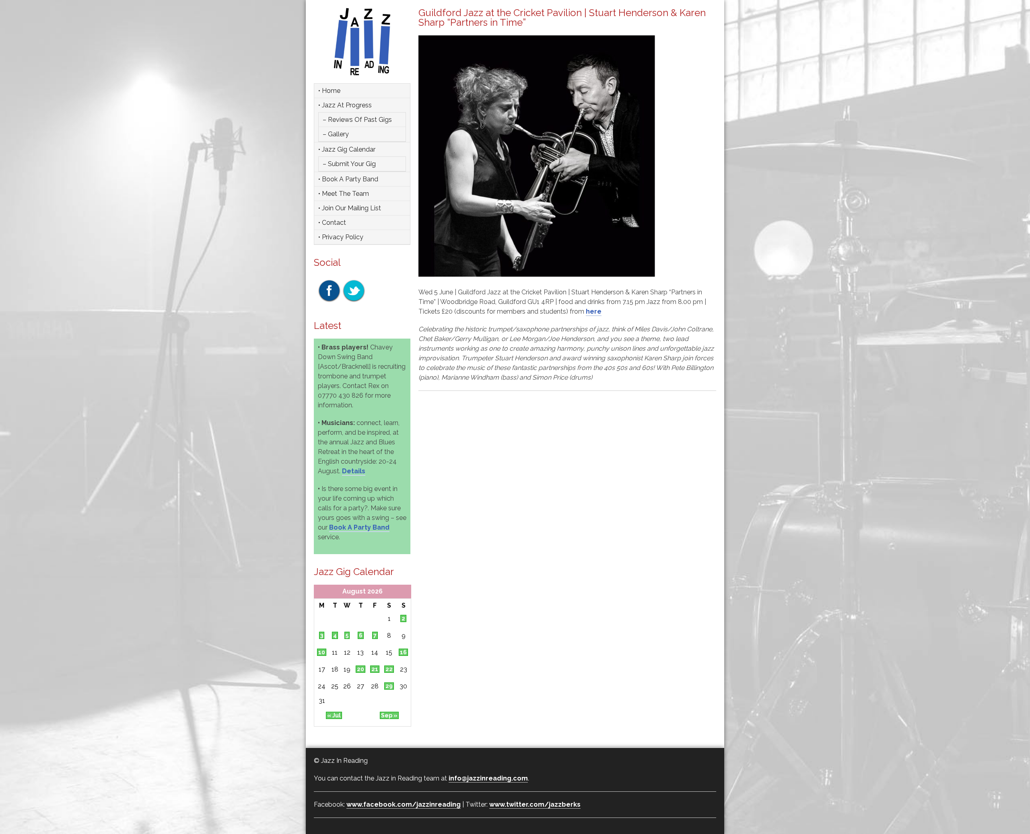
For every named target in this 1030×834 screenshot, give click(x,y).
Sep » (389, 715)
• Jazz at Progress (345, 105)
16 (403, 652)
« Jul (334, 715)
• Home (329, 90)
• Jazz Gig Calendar (346, 149)
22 (389, 669)
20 (360, 669)
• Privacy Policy (340, 237)
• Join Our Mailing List (349, 208)
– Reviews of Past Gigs (357, 119)
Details (353, 471)
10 (321, 652)
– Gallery (336, 134)
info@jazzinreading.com (488, 778)
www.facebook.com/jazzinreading (403, 804)
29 (389, 686)
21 (374, 669)
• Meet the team (343, 193)
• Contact (332, 222)
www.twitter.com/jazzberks (535, 804)
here (594, 311)
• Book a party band (348, 179)
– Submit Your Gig (349, 164)
